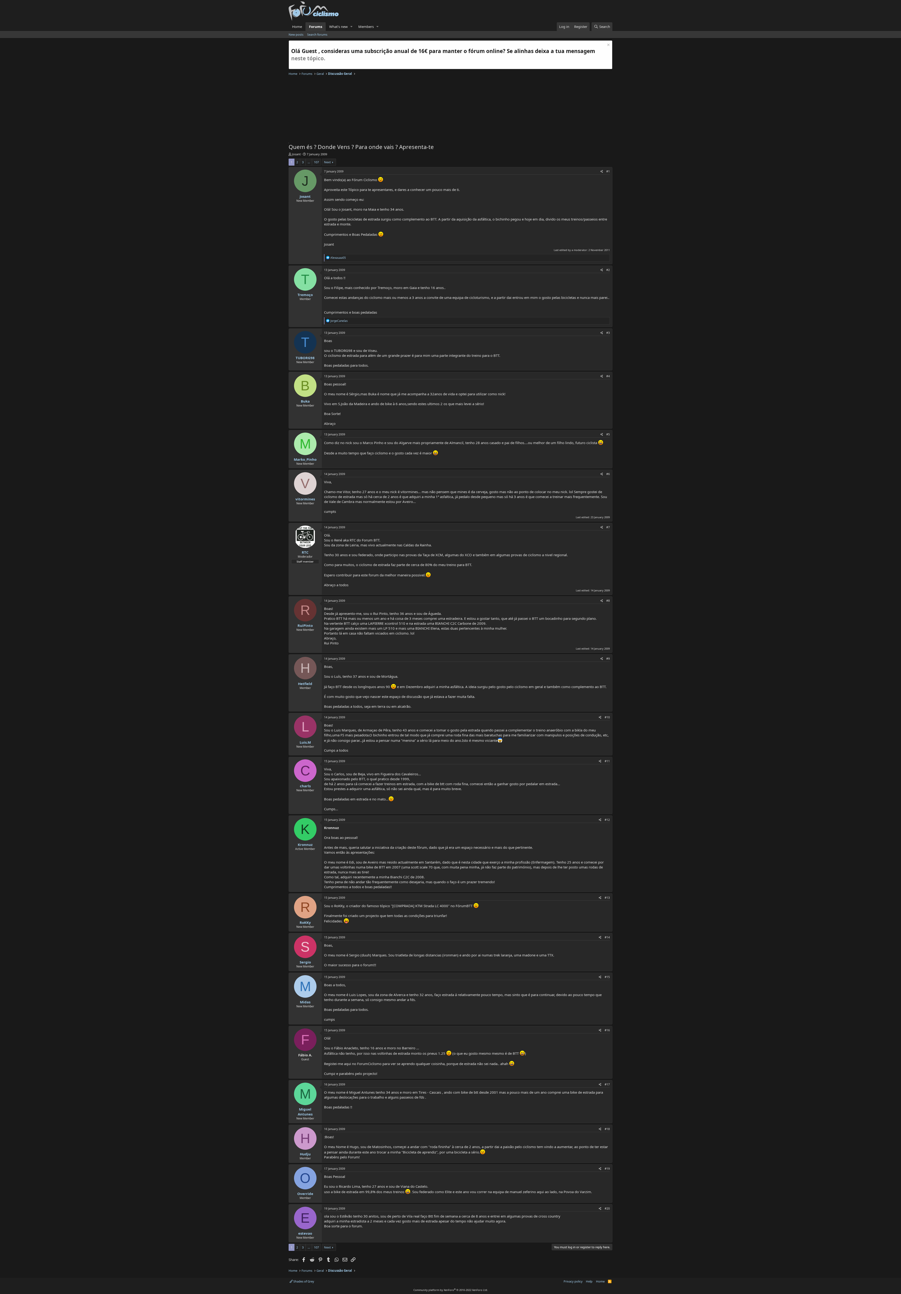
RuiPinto (305, 625)
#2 (608, 270)
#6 (608, 474)
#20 (607, 1208)
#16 (607, 1030)
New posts (296, 34)
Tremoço (305, 294)
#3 (608, 333)
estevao (305, 1233)
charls (305, 786)
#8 (608, 601)
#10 (607, 717)
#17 (607, 1084)
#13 (607, 898)
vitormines (305, 499)
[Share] (602, 171)
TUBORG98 (305, 357)
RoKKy (305, 922)
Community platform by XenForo (450, 1290)
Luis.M (305, 742)
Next (327, 162)
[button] (351, 26)
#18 (607, 1129)
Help (589, 1281)
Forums (315, 26)
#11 (607, 761)
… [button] (309, 162)
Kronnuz (305, 844)
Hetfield (305, 683)
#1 (608, 171)
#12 (607, 820)
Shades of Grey (303, 1281)
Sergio (305, 962)
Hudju (305, 1154)
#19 (607, 1169)
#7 (608, 527)
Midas (305, 1002)
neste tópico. (308, 58)
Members (366, 26)
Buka (305, 401)
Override (305, 1193)
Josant (296, 154)
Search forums (317, 34)
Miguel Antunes (305, 1111)
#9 (608, 659)
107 (316, 162)
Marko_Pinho (305, 459)
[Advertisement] (429, 110)
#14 (607, 937)
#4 (608, 376)
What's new (338, 26)
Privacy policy (573, 1281)
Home (297, 26)
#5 (608, 434)
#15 (607, 977)
